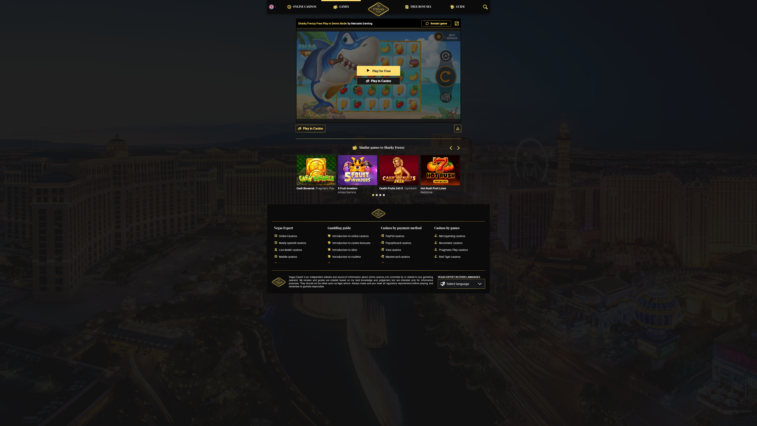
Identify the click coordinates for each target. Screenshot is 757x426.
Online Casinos (304, 7)
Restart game (439, 23)
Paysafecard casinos (398, 243)
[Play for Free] (316, 170)
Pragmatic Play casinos (453, 250)
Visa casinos (393, 250)
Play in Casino (381, 81)
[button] (457, 128)
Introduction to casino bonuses (351, 243)
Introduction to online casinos (350, 236)
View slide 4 (384, 195)
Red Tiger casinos (450, 257)
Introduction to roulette (346, 257)
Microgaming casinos (452, 236)
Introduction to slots (344, 250)
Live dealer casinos (290, 250)
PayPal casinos (395, 236)
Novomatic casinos (450, 243)
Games (344, 7)
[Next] (458, 148)
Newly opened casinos (292, 243)
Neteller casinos (395, 263)
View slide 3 (380, 195)
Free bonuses (421, 7)
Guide (460, 7)
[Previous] (451, 148)
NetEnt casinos (448, 263)
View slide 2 (376, 195)
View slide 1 (373, 195)
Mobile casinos (288, 257)
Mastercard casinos (398, 257)
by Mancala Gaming (360, 23)
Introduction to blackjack (347, 263)
